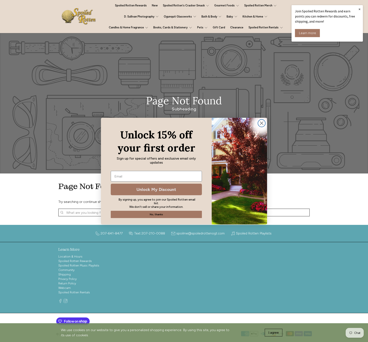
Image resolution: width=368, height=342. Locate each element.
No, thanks (156, 214)
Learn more (307, 33)
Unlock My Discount (156, 189)
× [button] (359, 9)
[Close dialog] (261, 123)
